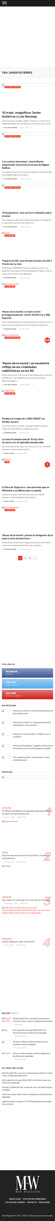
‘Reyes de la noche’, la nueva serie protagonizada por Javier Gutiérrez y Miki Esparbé (26, 315)
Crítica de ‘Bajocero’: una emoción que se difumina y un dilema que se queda (25, 489)
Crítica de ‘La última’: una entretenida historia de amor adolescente (33, 712)
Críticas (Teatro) (12, 87)
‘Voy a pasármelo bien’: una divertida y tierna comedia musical (31, 758)
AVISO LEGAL (15, 1199)
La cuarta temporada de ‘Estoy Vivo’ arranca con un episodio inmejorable (23, 441)
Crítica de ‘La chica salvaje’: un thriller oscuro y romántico (32, 735)
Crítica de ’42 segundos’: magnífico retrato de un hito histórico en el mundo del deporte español (33, 747)
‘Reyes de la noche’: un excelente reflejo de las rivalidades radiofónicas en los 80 (25, 367)
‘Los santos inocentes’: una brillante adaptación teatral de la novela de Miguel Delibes (25, 164)
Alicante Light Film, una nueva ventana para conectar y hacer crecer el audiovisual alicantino (33, 1019)
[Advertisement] (27, 38)
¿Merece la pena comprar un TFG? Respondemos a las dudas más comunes (27, 1102)
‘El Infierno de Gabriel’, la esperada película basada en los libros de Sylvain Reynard (27, 812)
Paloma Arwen (10, 128)
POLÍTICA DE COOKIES (15, 1202)
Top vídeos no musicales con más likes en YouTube (26, 900)
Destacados (7, 938)
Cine (7, 462)
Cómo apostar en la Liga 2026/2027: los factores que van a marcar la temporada (29, 1031)
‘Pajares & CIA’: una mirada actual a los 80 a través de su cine (27, 262)
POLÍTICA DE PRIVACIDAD (34, 1199)
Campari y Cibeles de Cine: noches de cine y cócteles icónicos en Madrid (30, 1043)
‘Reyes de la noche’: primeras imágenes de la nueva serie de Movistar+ (27, 537)
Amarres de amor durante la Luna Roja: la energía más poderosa (25, 856)
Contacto (32, 1202)
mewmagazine (10, 278)
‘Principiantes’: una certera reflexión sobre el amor (27, 214)
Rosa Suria (9, 453)
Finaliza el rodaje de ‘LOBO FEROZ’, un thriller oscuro (23, 420)
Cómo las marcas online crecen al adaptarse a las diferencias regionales (32, 1054)
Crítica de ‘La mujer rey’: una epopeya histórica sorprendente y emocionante (32, 723)
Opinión (5, 852)
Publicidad (44, 1202)
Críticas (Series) (12, 337)
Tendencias (6, 897)
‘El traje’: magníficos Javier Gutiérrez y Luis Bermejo (21, 114)
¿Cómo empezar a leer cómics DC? (18, 941)
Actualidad (9, 235)
